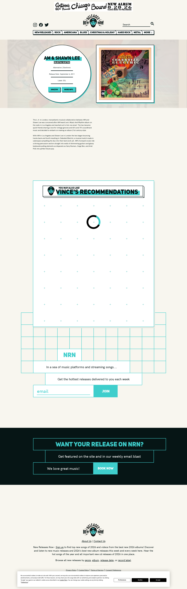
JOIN (106, 391)
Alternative (57, 67)
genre (88, 560)
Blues (83, 32)
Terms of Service (97, 570)
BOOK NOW (106, 468)
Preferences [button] (24, 582)
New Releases (43, 32)
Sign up (60, 547)
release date (107, 560)
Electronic (67, 67)
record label (124, 560)
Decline (140, 580)
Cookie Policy (83, 570)
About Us (86, 541)
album (95, 560)
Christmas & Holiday (102, 32)
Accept (158, 580)
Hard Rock (124, 32)
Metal (137, 32)
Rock (58, 32)
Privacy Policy (71, 570)
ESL (64, 80)
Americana (70, 32)
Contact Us (99, 541)
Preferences (122, 580)
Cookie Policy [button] (63, 580)
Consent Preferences (113, 570)
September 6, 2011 (67, 74)
